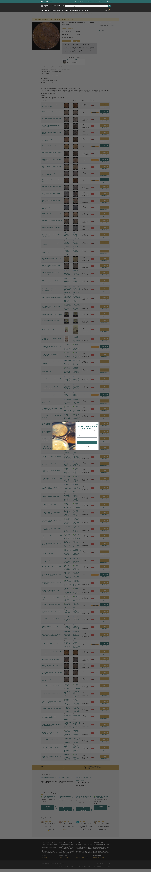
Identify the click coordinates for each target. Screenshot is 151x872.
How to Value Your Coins (79, 1)
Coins (62, 10)
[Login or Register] (106, 10)
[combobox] (88, 6)
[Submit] (109, 6)
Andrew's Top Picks (45, 10)
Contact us (101, 1)
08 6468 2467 (107, 1)
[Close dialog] (97, 424)
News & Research (89, 1)
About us (95, 1)
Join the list (87, 443)
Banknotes (67, 10)
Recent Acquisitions (55, 10)
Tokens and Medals (76, 10)
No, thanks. (87, 446)
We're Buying (85, 10)
